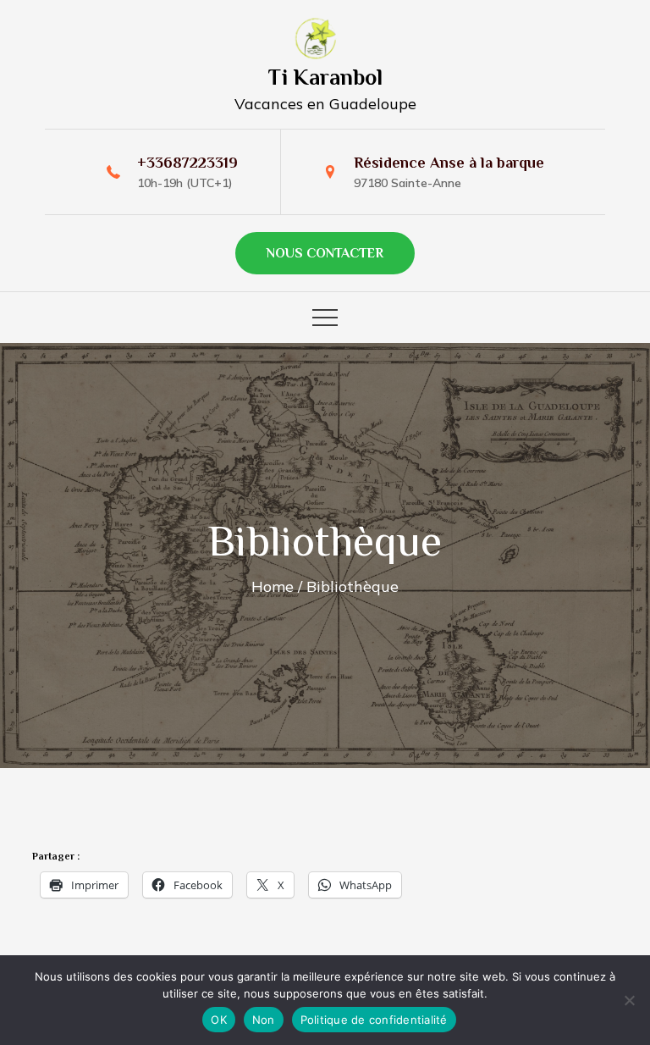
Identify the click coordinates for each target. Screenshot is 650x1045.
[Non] (628, 1000)
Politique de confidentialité (374, 1019)
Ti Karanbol (325, 77)
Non (263, 1019)
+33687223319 (187, 162)
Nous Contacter (325, 253)
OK (219, 1019)
